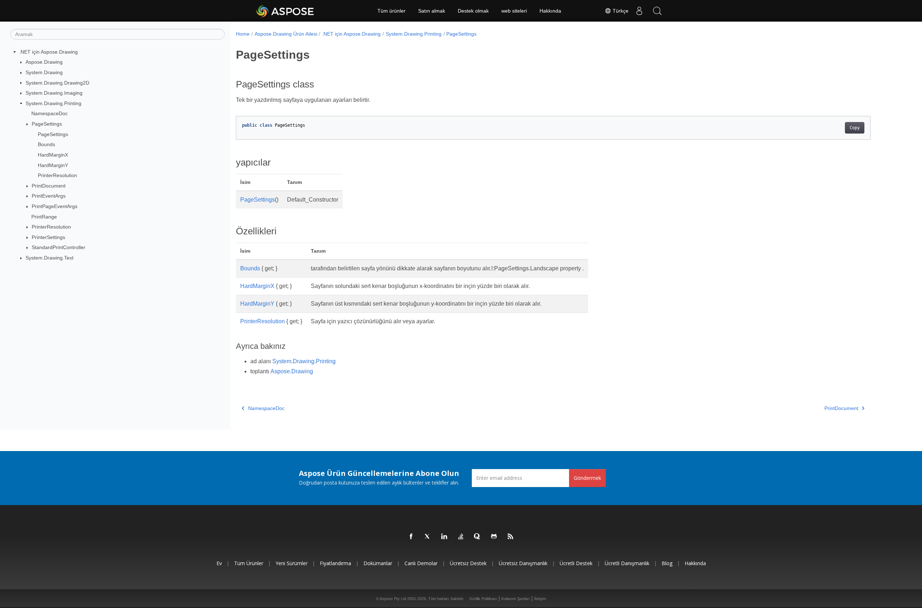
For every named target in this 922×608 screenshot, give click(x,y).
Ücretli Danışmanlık (627, 563)
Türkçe (619, 11)
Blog (667, 563)
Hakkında (550, 11)
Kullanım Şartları (515, 598)
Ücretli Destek (576, 563)
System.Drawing (44, 72)
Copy (855, 127)
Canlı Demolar (421, 563)
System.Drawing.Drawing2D (57, 83)
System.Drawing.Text (49, 258)
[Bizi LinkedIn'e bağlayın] (444, 536)
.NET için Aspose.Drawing (48, 52)
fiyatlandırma (335, 563)
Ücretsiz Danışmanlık (523, 563)
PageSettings (47, 124)
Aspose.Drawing (44, 62)
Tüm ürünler (391, 11)
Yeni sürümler (292, 563)
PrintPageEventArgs (54, 206)
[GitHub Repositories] (494, 536)
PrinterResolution (57, 175)
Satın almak (431, 11)
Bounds (46, 144)
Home (243, 34)
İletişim (540, 598)
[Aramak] (657, 11)
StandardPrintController (58, 247)
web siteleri (514, 11)
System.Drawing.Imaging (54, 93)
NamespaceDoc (49, 113)
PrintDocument (49, 186)
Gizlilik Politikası (483, 598)
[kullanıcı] (639, 11)
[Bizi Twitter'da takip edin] (428, 536)
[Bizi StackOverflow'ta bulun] (461, 536)
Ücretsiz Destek (468, 563)
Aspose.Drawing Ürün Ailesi (286, 34)
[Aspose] (285, 11)
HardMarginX (53, 155)
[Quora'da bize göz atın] (477, 536)
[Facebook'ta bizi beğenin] (411, 536)
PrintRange (44, 217)
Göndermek (587, 477)
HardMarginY (53, 165)
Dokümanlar (377, 563)
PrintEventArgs (49, 196)
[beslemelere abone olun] (510, 536)
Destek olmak (473, 11)
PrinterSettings (48, 237)
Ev (219, 563)
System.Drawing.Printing (53, 103)
